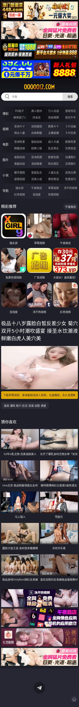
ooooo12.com (39, 87)
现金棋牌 (53, 117)
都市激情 (19, 172)
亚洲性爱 (19, 141)
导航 (5, 190)
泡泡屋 (37, 194)
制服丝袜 (19, 148)
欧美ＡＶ (53, 126)
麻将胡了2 (19, 117)
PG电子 (19, 111)
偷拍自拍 (36, 141)
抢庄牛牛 (70, 117)
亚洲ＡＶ (19, 126)
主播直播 (53, 133)
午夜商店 (36, 188)
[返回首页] (74, 699)
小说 (5, 175)
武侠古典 (70, 172)
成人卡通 (53, 141)
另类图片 (70, 163)
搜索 (70, 96)
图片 (5, 160)
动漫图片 (70, 157)
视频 (5, 129)
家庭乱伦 (36, 172)
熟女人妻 (19, 133)
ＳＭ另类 (70, 133)
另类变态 (70, 148)
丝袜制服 (36, 133)
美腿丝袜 (19, 163)
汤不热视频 (70, 188)
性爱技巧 (70, 179)
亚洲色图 (36, 157)
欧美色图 (53, 157)
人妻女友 (53, 172)
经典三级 (36, 148)
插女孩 (20, 188)
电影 (5, 144)
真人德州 (36, 111)
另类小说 (36, 179)
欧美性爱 (70, 141)
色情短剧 (53, 194)
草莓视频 (53, 188)
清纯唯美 (36, 163)
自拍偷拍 (36, 126)
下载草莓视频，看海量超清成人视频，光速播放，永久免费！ (39, 395)
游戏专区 (70, 111)
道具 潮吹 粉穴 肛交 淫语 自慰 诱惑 (25, 405)
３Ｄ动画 (70, 126)
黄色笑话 (53, 179)
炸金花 (37, 117)
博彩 (5, 113)
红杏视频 (19, 194)
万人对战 (53, 111)
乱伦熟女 (53, 148)
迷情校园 (19, 179)
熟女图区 (53, 163)
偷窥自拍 (19, 157)
